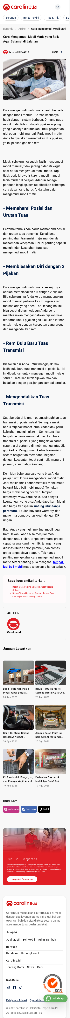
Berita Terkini (31, 17)
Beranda (11, 17)
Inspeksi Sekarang (22, 879)
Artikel (22, 28)
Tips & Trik (52, 17)
